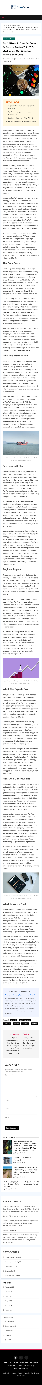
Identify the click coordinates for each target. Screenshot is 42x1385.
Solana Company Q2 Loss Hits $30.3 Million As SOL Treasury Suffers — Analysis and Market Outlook (21, 1184)
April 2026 (8, 1305)
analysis (13, 1020)
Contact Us (24, 1362)
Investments (9, 1266)
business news (25, 1020)
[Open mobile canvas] (3, 17)
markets (34, 1024)
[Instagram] (21, 1358)
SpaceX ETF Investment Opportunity (15, 1216)
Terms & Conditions (21, 1369)
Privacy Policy (29, 1366)
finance (16, 1024)
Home (20, 1366)
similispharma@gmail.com (14, 59)
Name (7, 1100)
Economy (7, 1024)
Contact (15, 1362)
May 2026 (8, 1301)
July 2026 (8, 1291)
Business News (9, 39)
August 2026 (9, 1287)
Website (7, 1117)
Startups (8, 1271)
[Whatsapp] (26, 1358)
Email (6, 1109)
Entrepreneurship (11, 1262)
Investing (25, 1024)
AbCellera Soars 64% (10, 1230)
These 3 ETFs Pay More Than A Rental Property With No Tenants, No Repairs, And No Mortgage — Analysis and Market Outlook (20, 1223)
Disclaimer (34, 1362)
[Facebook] (16, 1358)
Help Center (12, 1366)
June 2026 (8, 1296)
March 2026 (9, 1310)
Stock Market (9, 1276)
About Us (7, 1362)
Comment (9, 1075)
